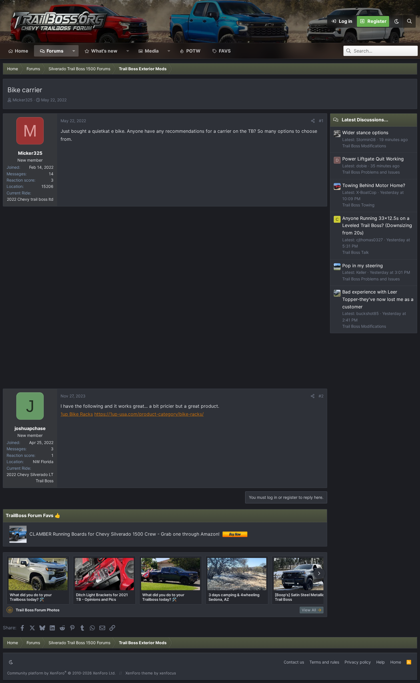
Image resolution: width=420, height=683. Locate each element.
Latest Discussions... (365, 119)
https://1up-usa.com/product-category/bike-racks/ (149, 414)
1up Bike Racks (77, 414)
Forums (55, 51)
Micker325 (23, 99)
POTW (193, 51)
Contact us (294, 662)
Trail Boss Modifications (364, 145)
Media (152, 51)
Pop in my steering (362, 265)
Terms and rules (324, 662)
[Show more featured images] (319, 573)
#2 (321, 395)
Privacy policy (358, 662)
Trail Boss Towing (358, 204)
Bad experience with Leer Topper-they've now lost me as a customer (377, 299)
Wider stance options (365, 132)
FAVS (225, 51)
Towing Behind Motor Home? (373, 185)
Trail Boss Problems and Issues (371, 172)
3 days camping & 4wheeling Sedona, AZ (234, 597)
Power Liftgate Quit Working (373, 159)
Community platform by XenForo (61, 673)
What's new (104, 51)
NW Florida (43, 461)
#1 (321, 120)
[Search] (409, 21)
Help (380, 662)
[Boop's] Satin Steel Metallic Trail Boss (300, 597)
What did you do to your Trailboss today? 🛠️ (31, 597)
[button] (396, 21)
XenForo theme (139, 673)
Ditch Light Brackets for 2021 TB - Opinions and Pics (102, 597)
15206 (47, 186)
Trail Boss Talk (355, 252)
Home (21, 51)
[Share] (313, 121)
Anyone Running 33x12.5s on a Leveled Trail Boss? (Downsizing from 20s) (377, 225)
